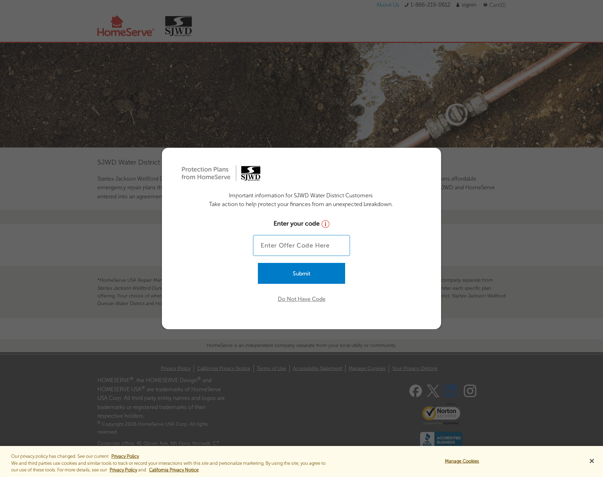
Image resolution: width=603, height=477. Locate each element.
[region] (301, 461)
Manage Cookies (462, 460)
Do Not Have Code (302, 299)
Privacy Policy (123, 469)
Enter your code (297, 223)
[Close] (592, 461)
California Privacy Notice (174, 469)
